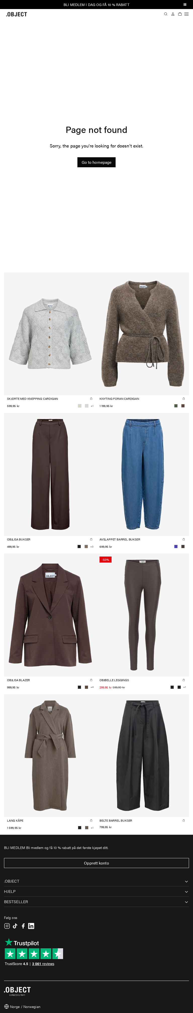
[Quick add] (91, 398)
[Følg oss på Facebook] (23, 926)
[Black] (79, 546)
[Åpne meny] (186, 14)
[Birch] (80, 406)
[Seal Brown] (183, 546)
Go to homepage (96, 162)
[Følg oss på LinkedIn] (31, 926)
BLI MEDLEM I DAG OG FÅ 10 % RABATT (96, 4)
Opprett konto (96, 863)
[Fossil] (86, 546)
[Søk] (166, 14)
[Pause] (185, 5)
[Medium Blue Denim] (176, 546)
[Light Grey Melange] (87, 406)
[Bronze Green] (176, 406)
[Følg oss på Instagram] (7, 926)
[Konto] (173, 14)
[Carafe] (183, 406)
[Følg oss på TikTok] (15, 926)
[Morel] (87, 828)
